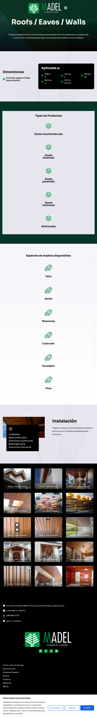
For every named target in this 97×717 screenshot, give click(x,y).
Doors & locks (9, 669)
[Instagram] (46, 651)
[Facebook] (40, 651)
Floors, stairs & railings (13, 665)
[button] (17, 478)
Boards (6, 676)
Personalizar (55, 708)
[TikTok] (51, 651)
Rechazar (72, 708)
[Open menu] (65, 8)
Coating (6, 679)
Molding (7, 683)
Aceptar (87, 708)
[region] (48, 706)
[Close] (94, 696)
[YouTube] (56, 651)
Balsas (6, 686)
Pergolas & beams (11, 672)
